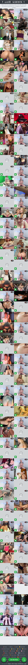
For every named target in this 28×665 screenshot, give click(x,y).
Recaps (16, 663)
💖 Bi (16, 653)
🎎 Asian (5, 646)
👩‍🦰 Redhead (12, 651)
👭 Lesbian (11, 653)
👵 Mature (13, 648)
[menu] (3, 659)
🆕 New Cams (21, 653)
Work (13, 663)
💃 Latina (16, 646)
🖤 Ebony (10, 646)
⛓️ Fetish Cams (6, 657)
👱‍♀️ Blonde (24, 648)
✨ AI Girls (13, 657)
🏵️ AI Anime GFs (21, 657)
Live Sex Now (14, 659)
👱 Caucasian (22, 646)
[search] (24, 659)
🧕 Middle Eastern (6, 648)
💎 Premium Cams (22, 655)
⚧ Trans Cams (13, 655)
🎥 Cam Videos (21, 659)
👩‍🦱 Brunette (5, 651)
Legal (25, 663)
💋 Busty (5, 653)
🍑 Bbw (18, 651)
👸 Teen (19, 648)
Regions (9, 663)
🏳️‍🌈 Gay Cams (5, 655)
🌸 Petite (23, 651)
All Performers (20, 663)
